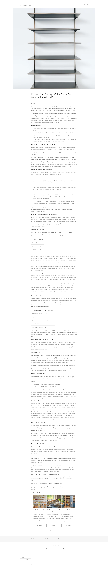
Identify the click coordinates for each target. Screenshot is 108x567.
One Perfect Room (25, 564)
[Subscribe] (63, 548)
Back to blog (55, 531)
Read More (39, 525)
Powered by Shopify (31, 564)
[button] (44, 5)
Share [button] (34, 103)
